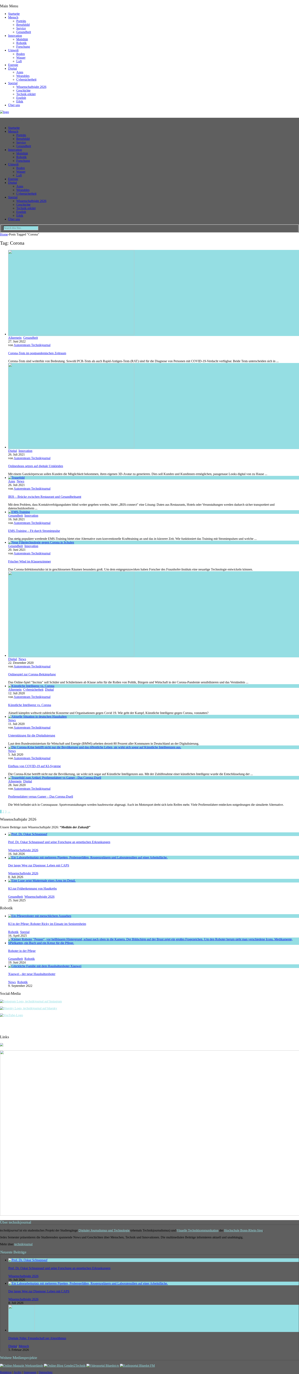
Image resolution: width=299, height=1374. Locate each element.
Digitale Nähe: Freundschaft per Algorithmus (37, 1338)
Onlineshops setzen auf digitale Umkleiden (35, 466)
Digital (12, 68)
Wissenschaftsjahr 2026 (31, 87)
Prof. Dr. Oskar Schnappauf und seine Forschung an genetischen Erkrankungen (59, 842)
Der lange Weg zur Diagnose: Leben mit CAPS (38, 865)
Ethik (19, 101)
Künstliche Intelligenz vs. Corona (29, 705)
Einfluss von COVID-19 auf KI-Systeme (34, 766)
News (20, 481)
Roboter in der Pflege (22, 951)
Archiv (18, 1372)
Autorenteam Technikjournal (32, 345)
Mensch (13, 17)
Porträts (21, 21)
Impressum (30, 1372)
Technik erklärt (26, 94)
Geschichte (23, 90)
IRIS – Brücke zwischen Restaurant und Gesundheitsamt (44, 496)
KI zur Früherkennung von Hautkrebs (32, 888)
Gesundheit (23, 32)
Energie (13, 65)
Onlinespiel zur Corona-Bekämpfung (32, 674)
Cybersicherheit (26, 79)
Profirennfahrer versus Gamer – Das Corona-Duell (40, 796)
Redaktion (6, 1372)
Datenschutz (45, 1372)
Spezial (12, 83)
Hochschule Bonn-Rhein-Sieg (243, 1230)
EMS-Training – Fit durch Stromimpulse (34, 531)
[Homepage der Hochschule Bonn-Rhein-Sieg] (1, 1045)
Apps (19, 72)
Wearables (22, 76)
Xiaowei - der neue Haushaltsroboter (31, 974)
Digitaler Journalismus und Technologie (104, 1230)
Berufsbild (23, 24)
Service (21, 28)
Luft (19, 61)
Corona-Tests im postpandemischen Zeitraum (37, 353)
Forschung (23, 46)
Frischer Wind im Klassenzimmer (29, 561)
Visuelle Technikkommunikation (197, 1230)
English (21, 97)
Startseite (14, 13)
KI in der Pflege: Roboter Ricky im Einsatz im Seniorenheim (47, 924)
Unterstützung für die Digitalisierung (31, 735)
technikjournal (23, 1244)
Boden (20, 54)
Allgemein (15, 337)
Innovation (15, 35)
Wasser (20, 57)
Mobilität (22, 39)
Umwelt (13, 50)
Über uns (14, 105)
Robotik (21, 43)
